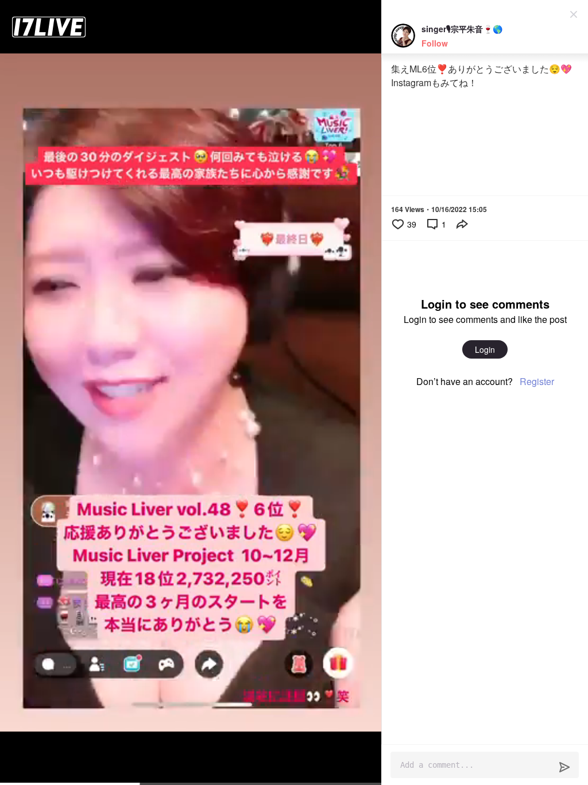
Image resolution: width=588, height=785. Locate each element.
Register (537, 381)
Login (485, 349)
